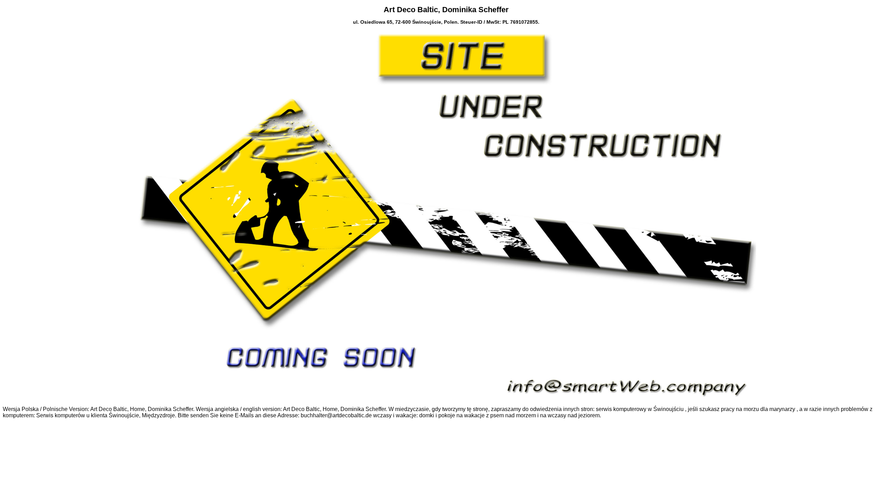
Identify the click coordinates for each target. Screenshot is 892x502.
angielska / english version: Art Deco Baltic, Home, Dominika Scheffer (300, 409)
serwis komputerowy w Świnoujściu (640, 409)
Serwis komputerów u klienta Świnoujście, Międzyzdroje (105, 415)
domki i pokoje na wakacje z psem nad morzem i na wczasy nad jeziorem (509, 415)
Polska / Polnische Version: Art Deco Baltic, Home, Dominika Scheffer (107, 409)
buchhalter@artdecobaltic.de (336, 415)
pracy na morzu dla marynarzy (758, 409)
